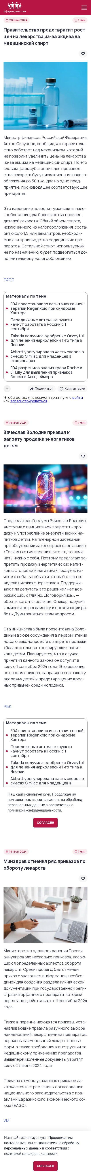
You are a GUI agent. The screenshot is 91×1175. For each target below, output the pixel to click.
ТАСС (9, 279)
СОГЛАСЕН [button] (45, 1166)
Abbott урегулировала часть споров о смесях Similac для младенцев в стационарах (47, 356)
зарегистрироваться (28, 401)
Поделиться (44, 389)
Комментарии (75, 389)
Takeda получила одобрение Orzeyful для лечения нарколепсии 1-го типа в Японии (47, 340)
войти (77, 397)
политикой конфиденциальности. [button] (31, 1153)
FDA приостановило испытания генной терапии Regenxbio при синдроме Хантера (46, 308)
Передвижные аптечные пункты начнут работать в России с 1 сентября (41, 324)
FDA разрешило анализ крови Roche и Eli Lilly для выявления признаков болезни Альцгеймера (46, 372)
